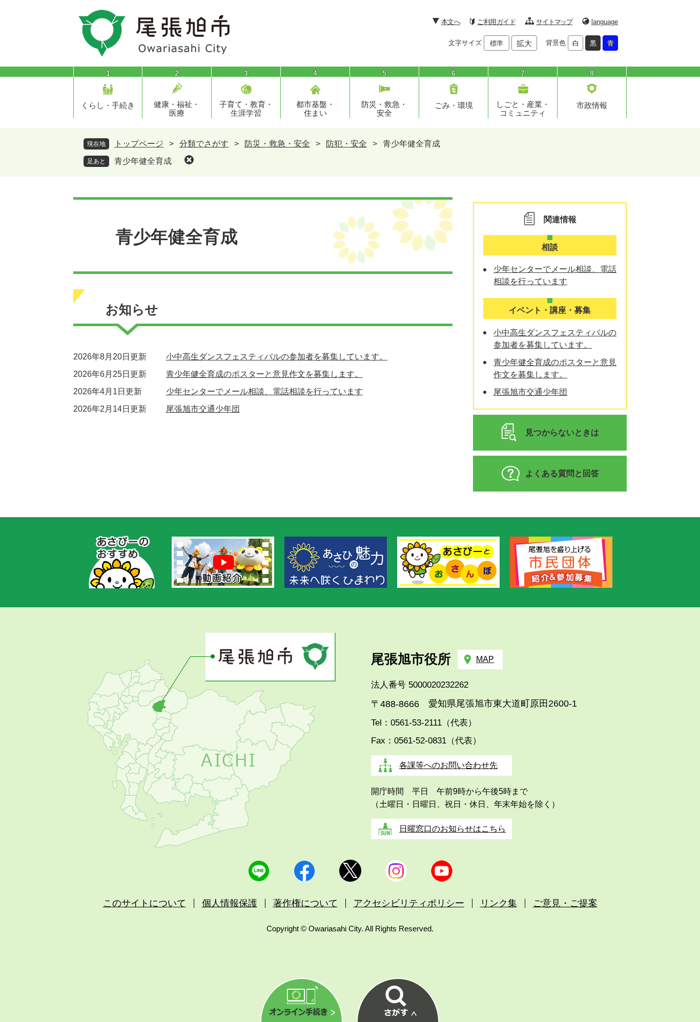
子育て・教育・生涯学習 (246, 108)
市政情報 (592, 105)
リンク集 (498, 903)
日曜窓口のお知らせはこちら (452, 828)
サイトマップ (554, 22)
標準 (496, 43)
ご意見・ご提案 (565, 903)
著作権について (305, 903)
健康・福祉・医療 (177, 108)
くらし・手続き (108, 105)
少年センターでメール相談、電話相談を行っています (264, 391)
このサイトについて (144, 903)
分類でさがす (204, 143)
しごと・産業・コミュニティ (523, 108)
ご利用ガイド (496, 22)
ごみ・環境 (454, 105)
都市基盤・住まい (315, 108)
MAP (485, 659)
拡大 (524, 43)
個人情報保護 (229, 903)
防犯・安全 (346, 143)
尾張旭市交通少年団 (203, 408)
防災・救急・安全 (384, 108)
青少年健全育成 (143, 161)
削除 (189, 159)
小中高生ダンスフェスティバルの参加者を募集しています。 (276, 356)
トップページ (138, 143)
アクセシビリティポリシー (409, 903)
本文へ (450, 22)
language (604, 22)
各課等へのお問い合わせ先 (448, 765)
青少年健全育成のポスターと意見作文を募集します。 (264, 374)
